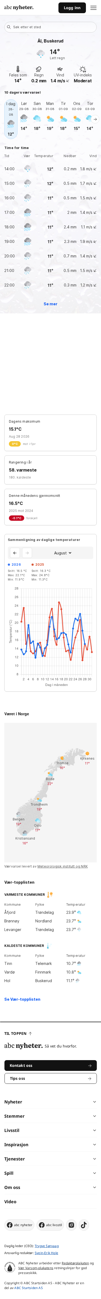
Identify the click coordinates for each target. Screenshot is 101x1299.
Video (10, 1202)
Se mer (50, 304)
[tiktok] (84, 1225)
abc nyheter (23, 1225)
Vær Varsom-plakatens (35, 1268)
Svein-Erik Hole (46, 1253)
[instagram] (71, 1225)
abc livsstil (54, 1225)
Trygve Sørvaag (47, 1246)
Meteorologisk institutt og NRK (62, 866)
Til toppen (15, 1033)
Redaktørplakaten (75, 1263)
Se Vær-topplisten (22, 999)
